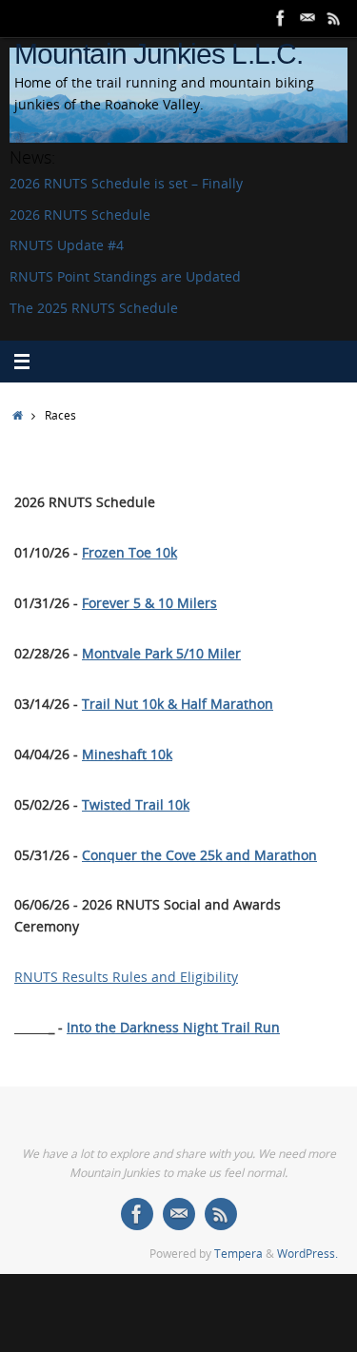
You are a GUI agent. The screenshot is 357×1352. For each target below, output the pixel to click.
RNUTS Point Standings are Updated (125, 276)
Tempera (238, 1253)
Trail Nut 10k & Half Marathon (177, 704)
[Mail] (307, 18)
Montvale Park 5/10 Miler (161, 653)
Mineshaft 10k (127, 754)
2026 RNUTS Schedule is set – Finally (126, 183)
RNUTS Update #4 (67, 245)
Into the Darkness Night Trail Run (173, 1027)
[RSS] (334, 18)
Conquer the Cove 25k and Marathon (199, 855)
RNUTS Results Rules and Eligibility (126, 977)
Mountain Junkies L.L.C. (158, 53)
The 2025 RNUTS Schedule (94, 308)
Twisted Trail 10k (135, 804)
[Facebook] (281, 18)
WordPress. (307, 1253)
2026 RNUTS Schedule (80, 215)
